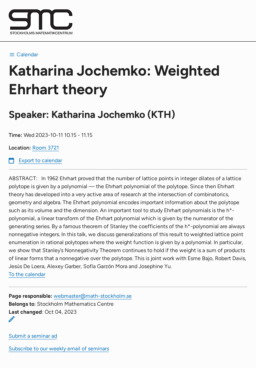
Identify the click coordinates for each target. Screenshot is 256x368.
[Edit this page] (12, 319)
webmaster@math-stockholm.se (93, 296)
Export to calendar (40, 160)
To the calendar (27, 274)
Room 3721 (45, 148)
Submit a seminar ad (33, 336)
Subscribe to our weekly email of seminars (59, 348)
